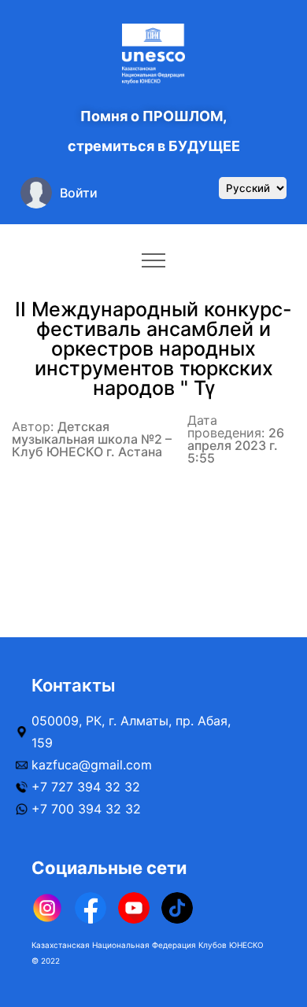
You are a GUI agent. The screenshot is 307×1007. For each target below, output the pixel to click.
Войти (79, 193)
